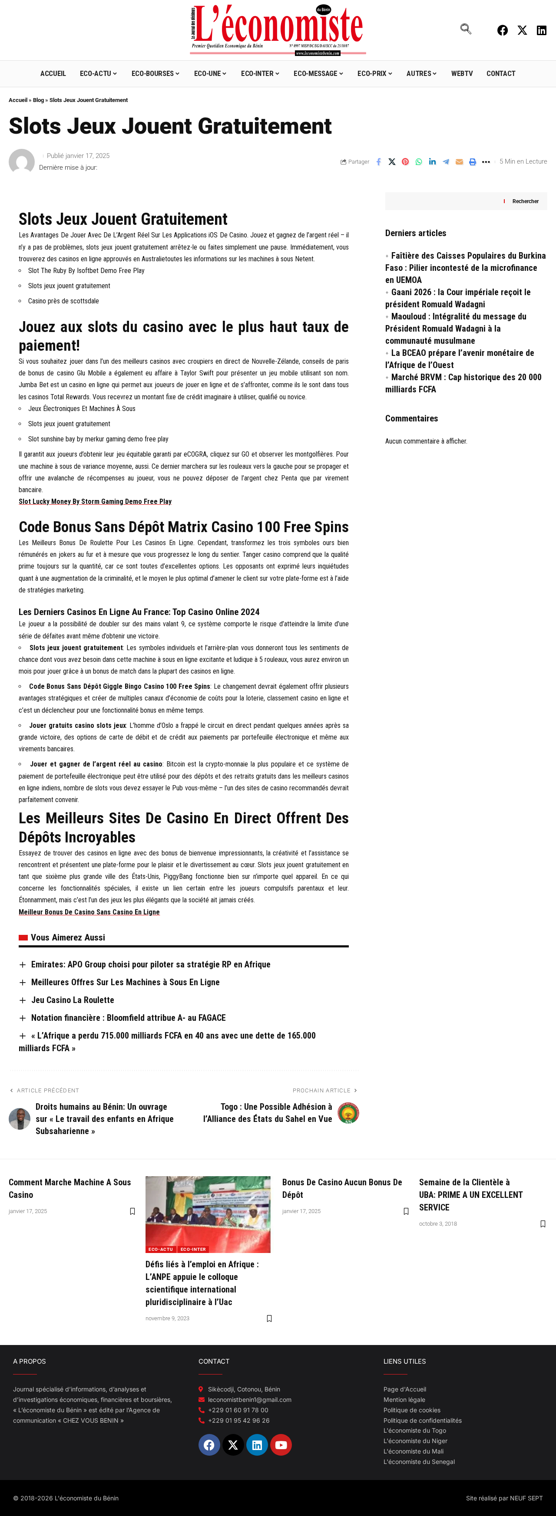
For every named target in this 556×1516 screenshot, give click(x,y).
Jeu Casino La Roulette (72, 1000)
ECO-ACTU (161, 1249)
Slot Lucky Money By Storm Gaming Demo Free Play (95, 501)
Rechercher (526, 201)
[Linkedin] (541, 30)
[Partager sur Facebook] (378, 162)
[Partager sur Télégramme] (446, 162)
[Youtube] (281, 1445)
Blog (38, 100)
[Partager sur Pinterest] (405, 162)
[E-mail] (459, 162)
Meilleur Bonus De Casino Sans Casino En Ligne (89, 912)
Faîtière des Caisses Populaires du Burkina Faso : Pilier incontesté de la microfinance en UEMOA (465, 267)
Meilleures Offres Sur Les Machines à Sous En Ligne (125, 982)
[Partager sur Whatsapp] (419, 162)
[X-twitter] (522, 30)
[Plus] (486, 162)
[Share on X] (392, 162)
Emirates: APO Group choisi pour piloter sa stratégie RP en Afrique (151, 964)
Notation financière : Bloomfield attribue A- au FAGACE (128, 1018)
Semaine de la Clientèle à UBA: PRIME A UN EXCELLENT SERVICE (471, 1195)
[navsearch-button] (465, 30)
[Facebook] (502, 30)
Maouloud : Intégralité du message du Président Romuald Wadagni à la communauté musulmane (455, 328)
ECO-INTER (193, 1249)
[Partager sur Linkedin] (432, 162)
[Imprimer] (473, 162)
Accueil (18, 100)
